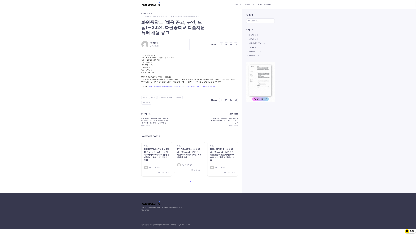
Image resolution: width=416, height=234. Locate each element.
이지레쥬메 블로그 (265, 4)
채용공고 (152, 14)
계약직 (145, 97)
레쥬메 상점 (249, 4)
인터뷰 (251, 47)
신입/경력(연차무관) (165, 97)
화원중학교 (146, 102)
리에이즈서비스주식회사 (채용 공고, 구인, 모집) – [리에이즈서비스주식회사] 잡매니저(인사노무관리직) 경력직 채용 (156, 154)
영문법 (251, 39)
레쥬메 (251, 35)
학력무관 (178, 97)
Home (143, 14)
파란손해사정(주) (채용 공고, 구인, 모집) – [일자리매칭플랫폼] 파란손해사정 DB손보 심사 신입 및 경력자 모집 (222, 154)
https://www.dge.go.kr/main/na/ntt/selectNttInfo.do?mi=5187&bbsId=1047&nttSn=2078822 (182, 86)
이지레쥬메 (154, 43)
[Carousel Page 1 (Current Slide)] (188, 181)
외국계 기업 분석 (255, 43)
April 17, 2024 (164, 173)
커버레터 (252, 55)
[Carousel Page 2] (190, 181)
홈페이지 (237, 4)
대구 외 (153, 97)
